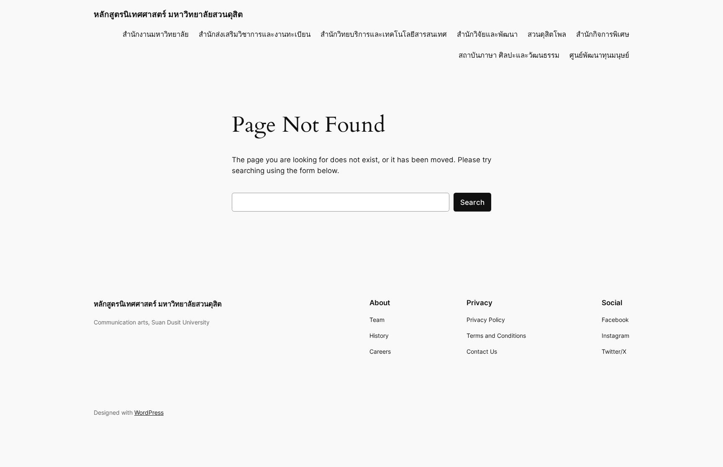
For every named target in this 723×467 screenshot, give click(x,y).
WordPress (149, 412)
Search (472, 202)
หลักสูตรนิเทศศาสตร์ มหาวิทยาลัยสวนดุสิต (168, 14)
